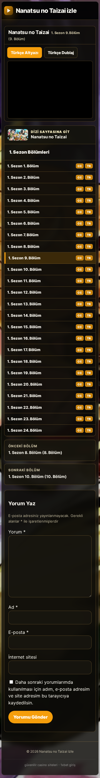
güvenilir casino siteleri (41, 765)
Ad (13, 607)
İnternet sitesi (22, 657)
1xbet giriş (68, 765)
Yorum (17, 532)
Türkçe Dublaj (61, 52)
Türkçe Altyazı (24, 52)
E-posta (18, 632)
